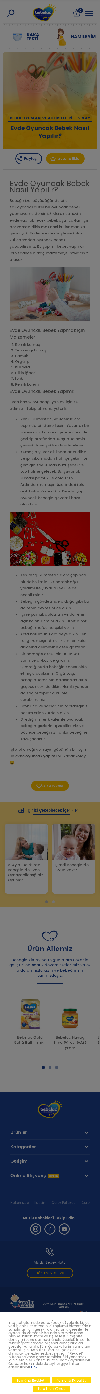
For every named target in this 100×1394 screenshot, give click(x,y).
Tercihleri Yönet (51, 1388)
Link (34, 1367)
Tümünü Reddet (31, 1380)
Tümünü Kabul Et (71, 1380)
